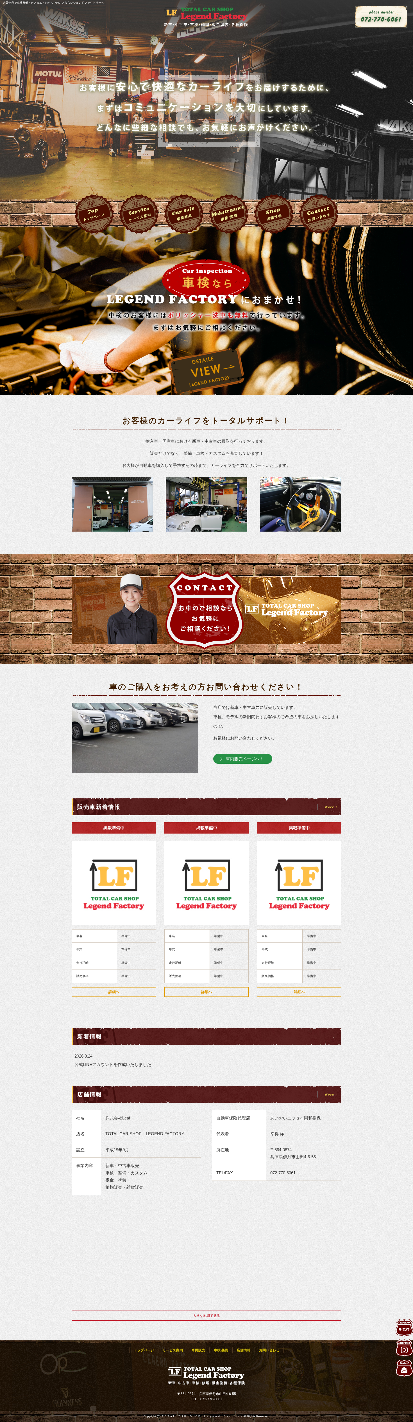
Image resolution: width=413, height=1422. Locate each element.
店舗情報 (273, 214)
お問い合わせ (318, 214)
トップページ (94, 214)
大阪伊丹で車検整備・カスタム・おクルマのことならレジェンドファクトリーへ (53, 2)
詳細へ (113, 992)
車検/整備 (228, 214)
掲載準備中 (113, 827)
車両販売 (184, 214)
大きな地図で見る (206, 1316)
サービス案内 (139, 214)
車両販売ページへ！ (245, 758)
